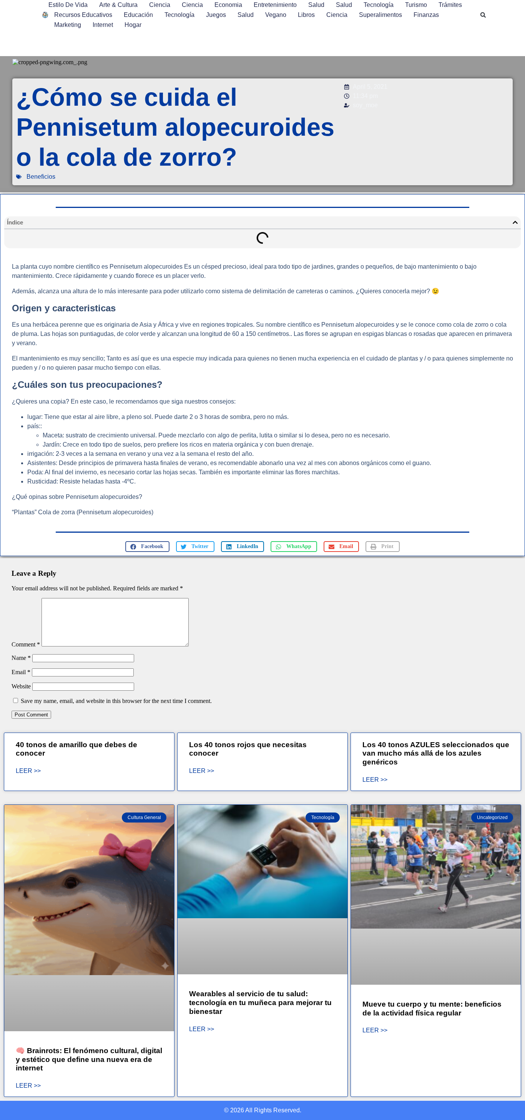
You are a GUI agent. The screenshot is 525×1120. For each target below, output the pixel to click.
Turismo (416, 5)
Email (21, 672)
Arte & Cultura (118, 5)
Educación (138, 15)
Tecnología (379, 5)
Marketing (67, 25)
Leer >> (28, 771)
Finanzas (426, 15)
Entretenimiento (275, 5)
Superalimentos (380, 15)
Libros (306, 15)
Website (21, 686)
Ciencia (159, 5)
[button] (483, 15)
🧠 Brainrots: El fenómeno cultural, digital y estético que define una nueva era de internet (89, 1059)
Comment (26, 644)
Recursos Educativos (83, 15)
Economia (228, 5)
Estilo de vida (68, 5)
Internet (103, 25)
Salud (316, 5)
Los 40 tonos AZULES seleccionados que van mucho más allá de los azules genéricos (435, 753)
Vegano (275, 15)
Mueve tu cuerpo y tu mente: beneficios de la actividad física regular (432, 1008)
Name (21, 658)
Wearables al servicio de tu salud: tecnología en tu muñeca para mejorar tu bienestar (260, 1002)
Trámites (450, 5)
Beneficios (41, 176)
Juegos (216, 15)
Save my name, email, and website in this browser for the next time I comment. (116, 701)
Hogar (133, 25)
